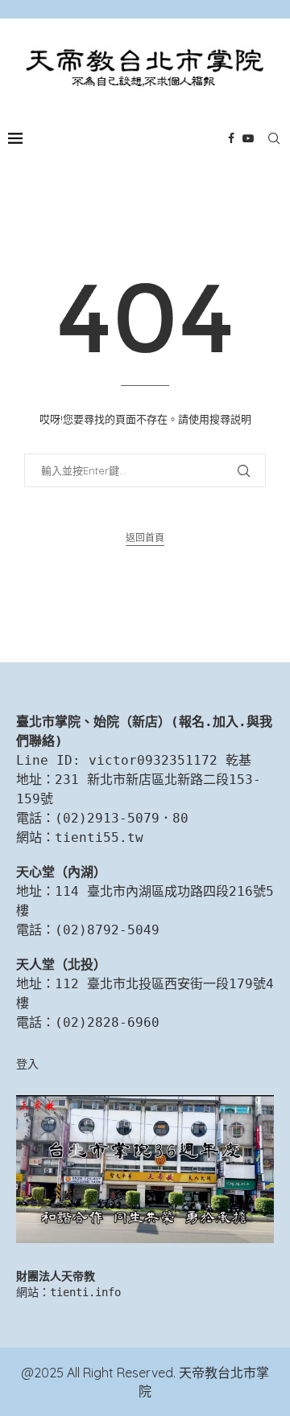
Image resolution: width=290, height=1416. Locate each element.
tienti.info (85, 1292)
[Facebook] (231, 138)
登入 (27, 1064)
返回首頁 (145, 537)
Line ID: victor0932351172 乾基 (133, 760)
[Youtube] (248, 138)
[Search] (274, 138)
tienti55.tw (99, 837)
